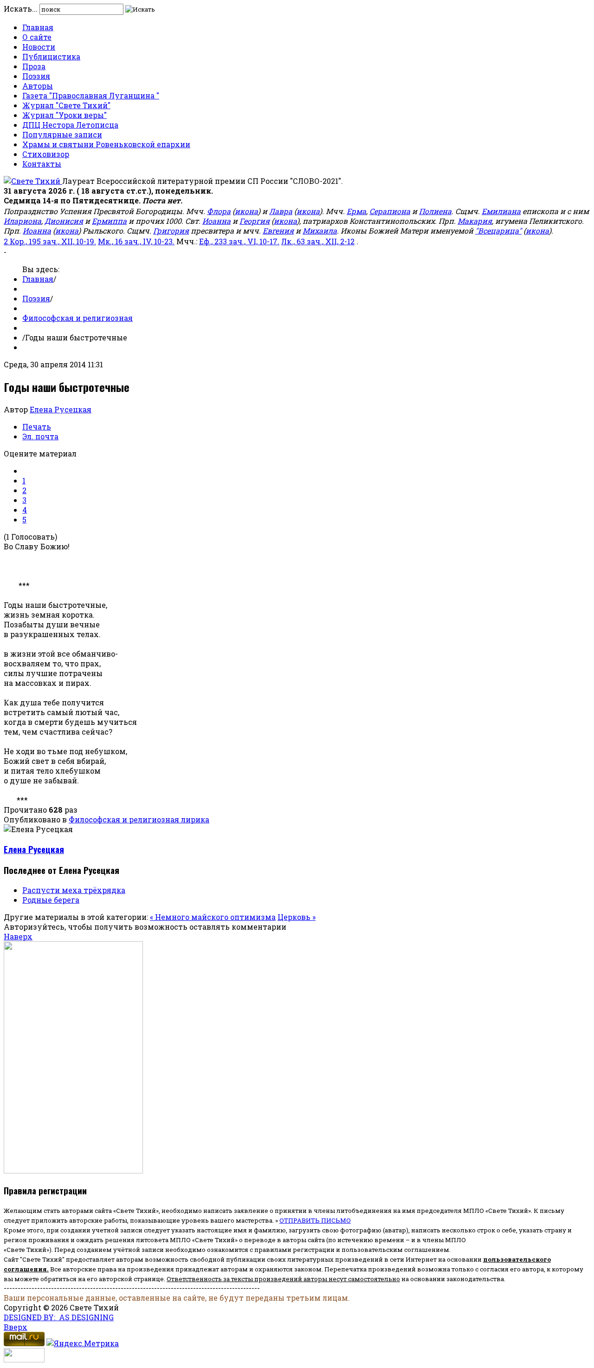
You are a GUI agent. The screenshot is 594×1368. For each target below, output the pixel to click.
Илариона (22, 221)
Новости (38, 47)
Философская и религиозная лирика (139, 819)
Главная (37, 27)
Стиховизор (45, 154)
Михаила (320, 230)
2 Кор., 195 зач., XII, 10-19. (50, 241)
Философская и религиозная (77, 318)
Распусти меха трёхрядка (73, 890)
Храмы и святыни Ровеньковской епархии (106, 144)
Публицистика (51, 56)
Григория (171, 230)
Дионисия (64, 221)
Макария (475, 221)
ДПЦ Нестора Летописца (70, 125)
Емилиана (501, 211)
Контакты (41, 164)
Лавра (280, 211)
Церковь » (297, 917)
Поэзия (36, 76)
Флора (219, 211)
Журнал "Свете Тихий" (66, 105)
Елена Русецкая (60, 409)
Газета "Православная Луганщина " (90, 95)
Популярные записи (62, 134)
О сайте (37, 37)
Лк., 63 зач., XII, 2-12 (318, 241)
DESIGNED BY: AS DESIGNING (59, 1317)
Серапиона (389, 211)
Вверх (15, 1327)
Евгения (278, 230)
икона (246, 211)
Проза (33, 66)
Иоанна (216, 221)
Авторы (37, 86)
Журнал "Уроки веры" (64, 115)
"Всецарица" (498, 230)
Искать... (21, 8)
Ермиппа (109, 221)
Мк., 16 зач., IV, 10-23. (136, 241)
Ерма (356, 211)
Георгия (254, 221)
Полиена (435, 211)
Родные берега (50, 900)
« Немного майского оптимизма (213, 917)
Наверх (18, 936)
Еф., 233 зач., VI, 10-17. (239, 241)
